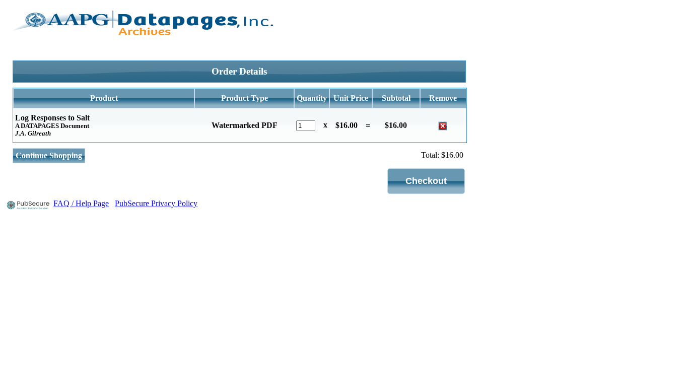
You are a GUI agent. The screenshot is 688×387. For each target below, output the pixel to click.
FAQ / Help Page (81, 203)
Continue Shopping (49, 155)
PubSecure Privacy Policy (156, 203)
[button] (426, 181)
